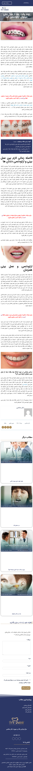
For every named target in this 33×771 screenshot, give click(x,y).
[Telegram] (16, 738)
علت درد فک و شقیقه (16, 614)
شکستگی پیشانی (27, 705)
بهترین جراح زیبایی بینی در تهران (19, 76)
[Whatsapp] (13, 738)
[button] (31, 9)
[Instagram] (19, 738)
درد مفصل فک (16, 525)
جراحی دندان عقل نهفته (17, 105)
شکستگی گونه (28, 710)
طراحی (23, 767)
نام (29, 659)
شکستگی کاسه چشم (26, 708)
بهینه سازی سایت (17, 767)
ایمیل (28, 666)
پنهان (15, 141)
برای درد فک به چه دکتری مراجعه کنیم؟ (16, 570)
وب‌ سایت (28, 673)
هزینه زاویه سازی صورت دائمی (16, 481)
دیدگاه (28, 640)
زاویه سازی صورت (27, 105)
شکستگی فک (28, 712)
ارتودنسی (25, 384)
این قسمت (22, 98)
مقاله (5, 423)
